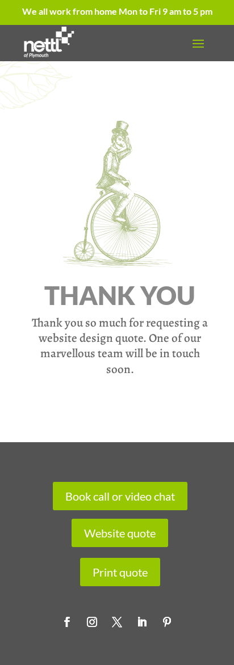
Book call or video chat (120, 496)
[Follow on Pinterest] (167, 622)
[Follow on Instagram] (92, 622)
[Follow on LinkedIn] (142, 622)
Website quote (120, 533)
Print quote (120, 572)
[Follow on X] (117, 622)
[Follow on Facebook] (67, 622)
